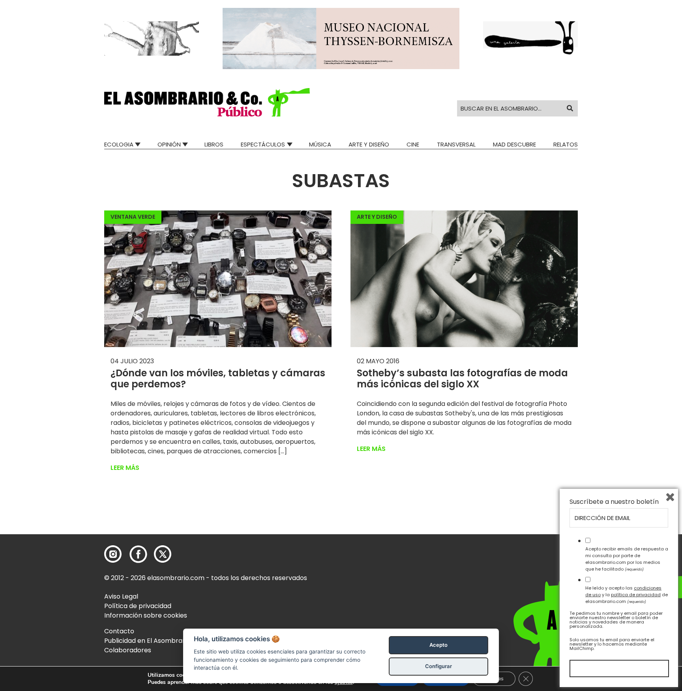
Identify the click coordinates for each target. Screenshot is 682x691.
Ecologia (118, 144)
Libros (213, 144)
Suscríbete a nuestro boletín (614, 502)
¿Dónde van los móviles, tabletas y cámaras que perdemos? (218, 378)
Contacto (119, 631)
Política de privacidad (137, 605)
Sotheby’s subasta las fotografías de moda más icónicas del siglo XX (462, 378)
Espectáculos (263, 144)
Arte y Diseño (368, 144)
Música (320, 144)
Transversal (456, 144)
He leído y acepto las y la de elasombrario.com (626, 595)
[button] (207, 102)
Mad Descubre (514, 144)
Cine (413, 144)
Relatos (565, 144)
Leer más (125, 467)
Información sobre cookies (145, 615)
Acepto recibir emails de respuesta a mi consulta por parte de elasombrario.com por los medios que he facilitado (626, 559)
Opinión (169, 144)
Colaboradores (127, 650)
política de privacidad (636, 594)
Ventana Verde (133, 217)
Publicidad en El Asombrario (147, 640)
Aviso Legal (121, 596)
